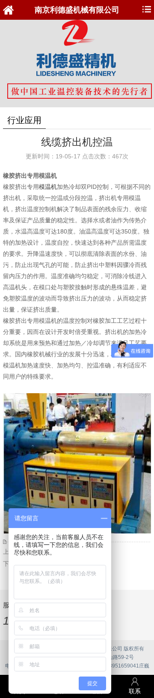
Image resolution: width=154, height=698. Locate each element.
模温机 (48, 186)
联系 (135, 691)
